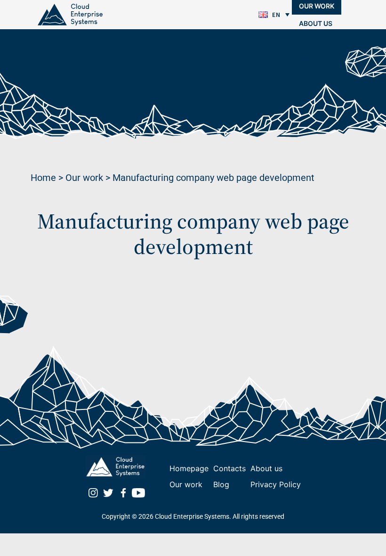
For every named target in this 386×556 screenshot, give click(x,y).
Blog (308, 41)
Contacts (317, 58)
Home (43, 177)
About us (315, 23)
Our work (84, 177)
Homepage (189, 468)
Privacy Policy (275, 484)
